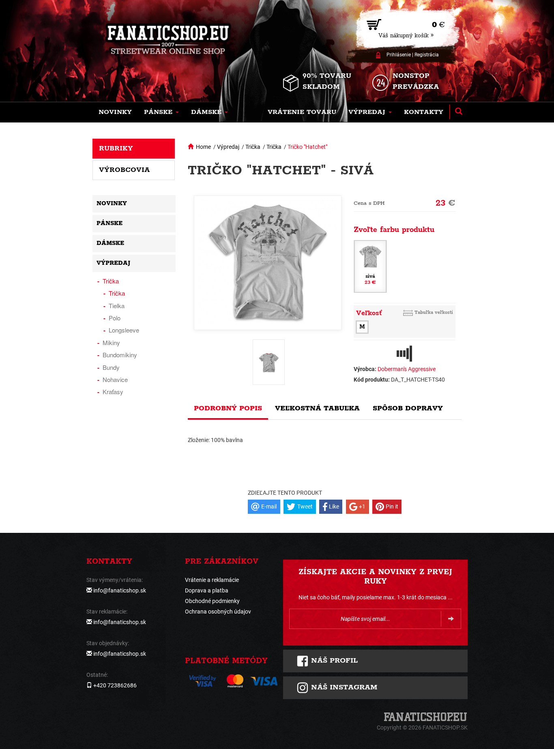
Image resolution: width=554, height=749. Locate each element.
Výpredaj (228, 147)
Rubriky (116, 148)
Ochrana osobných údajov (218, 611)
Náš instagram (343, 687)
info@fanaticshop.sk (119, 590)
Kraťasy (113, 391)
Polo (114, 317)
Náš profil (333, 660)
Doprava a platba (206, 590)
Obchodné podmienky (212, 601)
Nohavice (115, 379)
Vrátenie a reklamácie (212, 580)
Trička (252, 147)
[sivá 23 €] (370, 265)
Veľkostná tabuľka (317, 408)
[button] (161, 112)
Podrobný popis (228, 408)
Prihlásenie (399, 55)
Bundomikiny (120, 354)
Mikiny (111, 342)
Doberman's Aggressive (407, 369)
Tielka (117, 305)
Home (203, 147)
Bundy (111, 367)
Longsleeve (124, 330)
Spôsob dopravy (408, 408)
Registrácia (426, 55)
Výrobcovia (124, 169)
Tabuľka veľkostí (433, 312)
